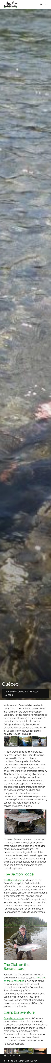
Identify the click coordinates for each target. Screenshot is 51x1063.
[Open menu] (45, 4)
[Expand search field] (41, 4)
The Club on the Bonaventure (16, 966)
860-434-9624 (14, 1055)
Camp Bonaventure (19, 1012)
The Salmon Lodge (19, 874)
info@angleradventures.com (22, 1061)
